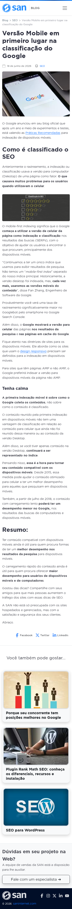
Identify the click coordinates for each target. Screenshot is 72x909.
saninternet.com (24, 903)
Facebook (26, 635)
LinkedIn (62, 635)
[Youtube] (67, 895)
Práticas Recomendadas (42, 132)
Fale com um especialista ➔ (36, 880)
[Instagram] (48, 895)
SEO (15, 20)
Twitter (44, 635)
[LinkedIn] (61, 895)
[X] (54, 895)
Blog (5, 20)
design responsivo (33, 351)
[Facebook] (42, 895)
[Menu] (65, 8)
